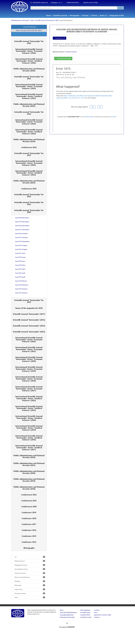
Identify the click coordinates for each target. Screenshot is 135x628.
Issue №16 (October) (21, 233)
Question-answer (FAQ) (90, 2)
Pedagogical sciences (29, 565)
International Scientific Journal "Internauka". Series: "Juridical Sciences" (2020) (28, 418)
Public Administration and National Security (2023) (29, 181)
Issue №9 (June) (20, 261)
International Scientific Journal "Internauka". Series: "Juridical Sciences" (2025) (28, 96)
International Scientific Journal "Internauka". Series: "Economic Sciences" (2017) (29, 388)
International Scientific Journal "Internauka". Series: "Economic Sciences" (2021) (29, 349)
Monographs (75, 15)
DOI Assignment (85, 610)
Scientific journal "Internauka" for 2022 (29, 195)
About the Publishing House (68, 612)
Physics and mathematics (29, 577)
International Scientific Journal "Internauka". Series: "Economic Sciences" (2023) (29, 163)
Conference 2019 (29, 512)
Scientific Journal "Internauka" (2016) (29, 320)
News (95, 612)
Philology (29, 581)
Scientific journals (60, 15)
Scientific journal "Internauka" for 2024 (29, 113)
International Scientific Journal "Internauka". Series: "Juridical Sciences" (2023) (28, 173)
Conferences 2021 (29, 500)
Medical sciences (29, 561)
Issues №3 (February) (21, 285)
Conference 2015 (29, 536)
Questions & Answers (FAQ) (102, 615)
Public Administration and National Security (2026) (29, 69)
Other (29, 597)
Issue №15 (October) (21, 237)
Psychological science (29, 569)
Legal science (29, 589)
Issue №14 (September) (22, 241)
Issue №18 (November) (22, 226)
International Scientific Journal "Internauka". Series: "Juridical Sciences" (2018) (28, 438)
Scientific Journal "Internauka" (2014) (29, 331)
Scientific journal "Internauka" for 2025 (29, 77)
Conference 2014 (29, 542)
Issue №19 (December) (22, 222)
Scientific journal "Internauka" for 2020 (46, 20)
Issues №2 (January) (21, 289)
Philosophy (29, 585)
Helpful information (73, 2)
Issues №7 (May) (20, 269)
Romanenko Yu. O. (60, 38)
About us (103, 15)
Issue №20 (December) (22, 218)
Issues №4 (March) (21, 281)
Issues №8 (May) (20, 265)
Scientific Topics (85, 612)
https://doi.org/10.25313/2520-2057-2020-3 (29, 30)
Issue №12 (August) (21, 249)
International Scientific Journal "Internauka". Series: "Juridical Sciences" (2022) (28, 398)
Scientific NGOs (85, 615)
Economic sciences (29, 593)
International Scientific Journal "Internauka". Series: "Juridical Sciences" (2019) (28, 428)
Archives (96, 610)
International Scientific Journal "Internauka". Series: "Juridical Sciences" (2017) (28, 447)
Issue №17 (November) (22, 229)
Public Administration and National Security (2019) (29, 480)
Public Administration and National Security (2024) (29, 140)
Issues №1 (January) (21, 293)
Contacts (97, 617)
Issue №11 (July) (20, 253)
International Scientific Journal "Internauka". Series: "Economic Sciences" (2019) (29, 369)
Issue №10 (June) (20, 257)
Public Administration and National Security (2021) (29, 464)
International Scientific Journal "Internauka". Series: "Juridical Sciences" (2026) (28, 61)
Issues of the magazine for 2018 (28, 308)
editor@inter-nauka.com (40, 2)
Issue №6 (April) (20, 273)
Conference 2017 (29, 524)
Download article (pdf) (64, 58)
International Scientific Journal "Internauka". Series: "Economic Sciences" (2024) (29, 122)
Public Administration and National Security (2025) (29, 105)
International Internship (67, 617)
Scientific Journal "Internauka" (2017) (29, 314)
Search (120, 8)
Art (29, 557)
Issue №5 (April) (20, 277)
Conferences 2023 (29, 188)
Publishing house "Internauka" (20, 20)
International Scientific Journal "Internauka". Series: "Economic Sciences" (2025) (29, 86)
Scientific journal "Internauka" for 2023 (29, 154)
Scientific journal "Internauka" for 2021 (29, 203)
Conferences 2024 (29, 147)
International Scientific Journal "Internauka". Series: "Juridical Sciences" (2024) (28, 131)
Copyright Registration (67, 615)
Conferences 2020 (29, 506)
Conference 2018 (29, 518)
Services (85, 15)
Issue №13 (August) (21, 245)
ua (59, 2)
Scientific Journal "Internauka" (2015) (29, 326)
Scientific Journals (85, 617)
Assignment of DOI (117, 15)
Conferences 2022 (29, 494)
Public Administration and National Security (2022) (29, 456)
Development (67, 627)
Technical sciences (29, 573)
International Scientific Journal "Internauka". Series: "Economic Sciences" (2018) (29, 379)
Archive (94, 15)
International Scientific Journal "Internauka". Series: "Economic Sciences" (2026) (29, 51)
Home (48, 15)
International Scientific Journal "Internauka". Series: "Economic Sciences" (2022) (29, 339)
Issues (32, 20)
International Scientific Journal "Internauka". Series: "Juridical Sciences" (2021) (28, 408)
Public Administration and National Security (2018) (29, 488)
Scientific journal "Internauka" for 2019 (29, 301)
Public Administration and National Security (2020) (29, 472)
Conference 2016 (29, 530)
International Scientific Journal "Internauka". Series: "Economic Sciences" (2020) (29, 359)
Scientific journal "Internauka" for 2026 (29, 42)
